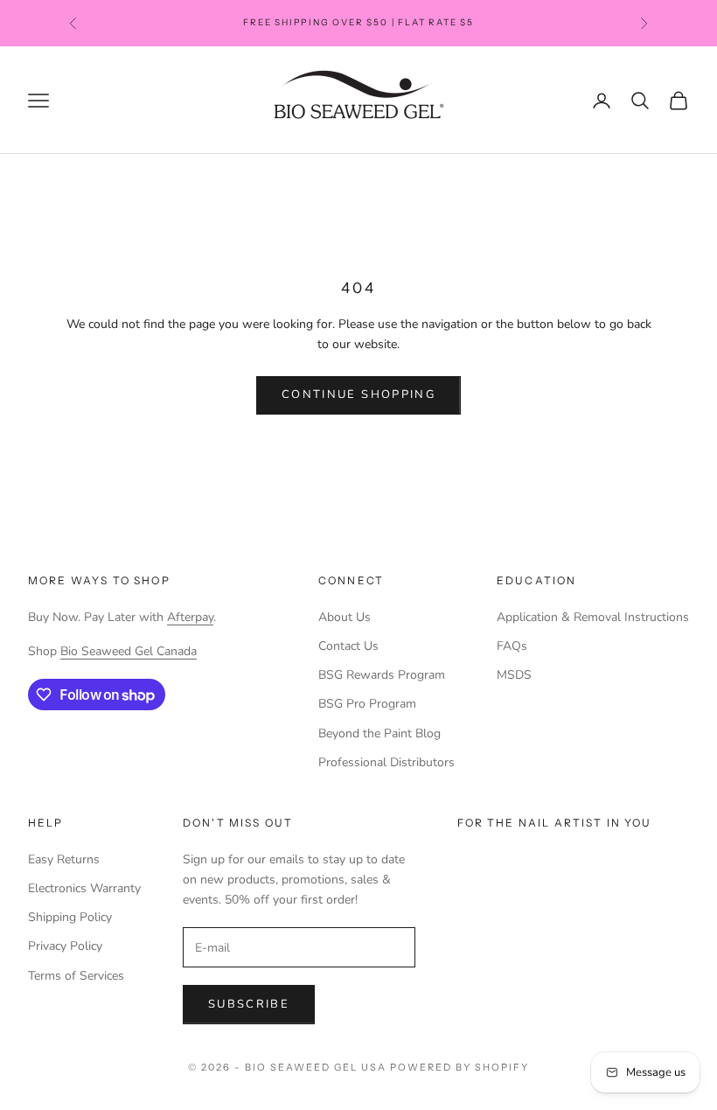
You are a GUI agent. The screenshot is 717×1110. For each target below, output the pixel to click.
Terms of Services (76, 975)
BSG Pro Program (367, 703)
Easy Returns (64, 859)
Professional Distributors (386, 762)
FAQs (512, 646)
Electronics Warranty (84, 888)
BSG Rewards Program (381, 675)
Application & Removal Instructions (593, 617)
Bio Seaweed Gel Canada (128, 651)
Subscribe (248, 1004)
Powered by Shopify (459, 1067)
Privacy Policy (65, 946)
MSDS (514, 675)
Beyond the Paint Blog (379, 733)
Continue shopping (358, 394)
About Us (344, 617)
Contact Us (348, 646)
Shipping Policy (70, 917)
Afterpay (190, 617)
